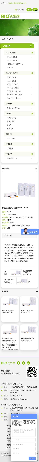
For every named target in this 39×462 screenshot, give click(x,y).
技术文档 (10, 438)
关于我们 (10, 428)
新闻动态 (10, 447)
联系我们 (10, 431)
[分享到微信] (23, 363)
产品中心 (10, 39)
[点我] (36, 9)
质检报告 (10, 441)
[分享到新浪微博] (28, 363)
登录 (29, 10)
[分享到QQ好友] (18, 363)
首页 (3, 39)
